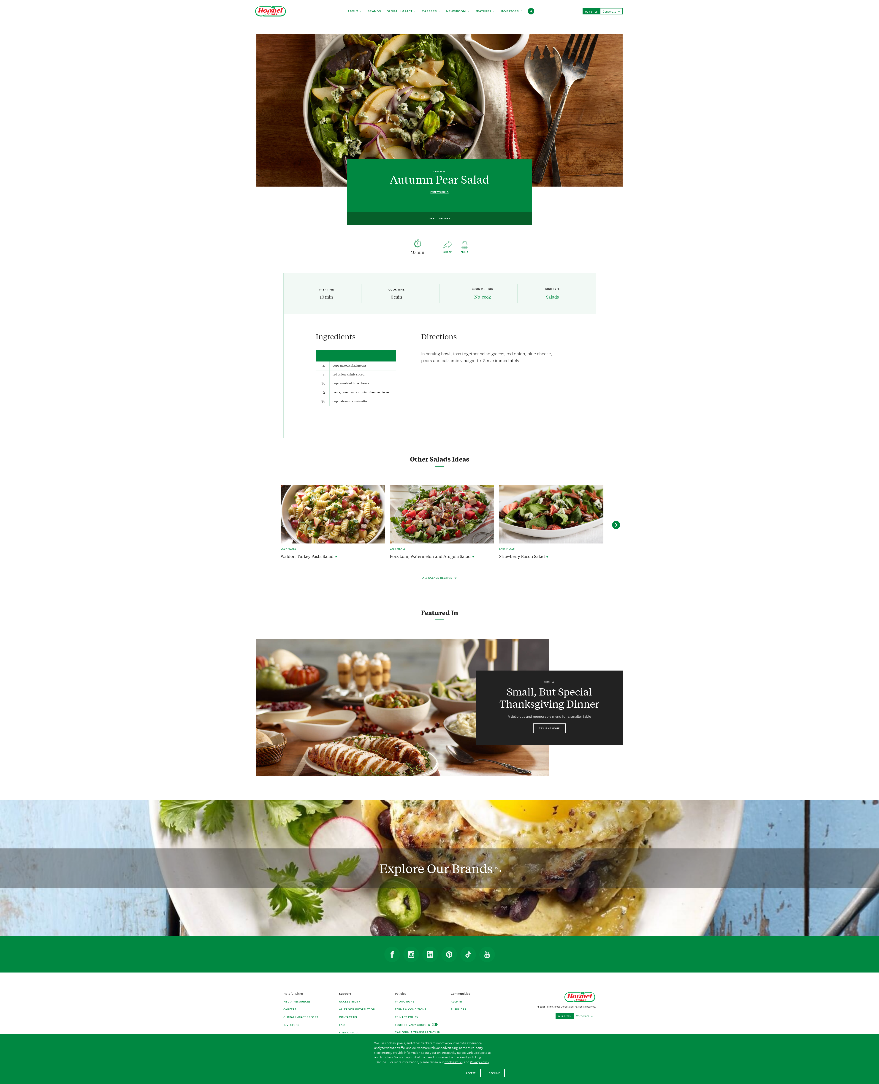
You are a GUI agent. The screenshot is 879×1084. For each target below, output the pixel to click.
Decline (494, 1073)
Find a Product (351, 1032)
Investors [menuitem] (510, 11)
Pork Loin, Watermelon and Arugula (431, 556)
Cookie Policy (454, 1061)
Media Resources (297, 1001)
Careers (290, 1009)
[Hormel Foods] (271, 11)
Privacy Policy (406, 1017)
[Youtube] (487, 954)
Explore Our (437, 868)
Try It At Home (549, 728)
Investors (291, 1024)
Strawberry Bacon (522, 556)
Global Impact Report (300, 1017)
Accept (471, 1073)
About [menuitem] (353, 11)
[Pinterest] (449, 954)
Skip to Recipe (439, 218)
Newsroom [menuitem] (456, 11)
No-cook (482, 297)
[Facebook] (392, 954)
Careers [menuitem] (430, 11)
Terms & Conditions (410, 1009)
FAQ (342, 1024)
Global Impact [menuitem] (400, 11)
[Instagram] (411, 954)
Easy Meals (288, 548)
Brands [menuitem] (374, 11)
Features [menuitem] (484, 11)
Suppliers (458, 1009)
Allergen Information (357, 1009)
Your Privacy (413, 1024)
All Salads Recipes (437, 577)
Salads (552, 297)
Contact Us (348, 1017)
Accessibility (349, 1001)
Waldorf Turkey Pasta (307, 556)
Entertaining (439, 192)
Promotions (404, 1001)
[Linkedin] (430, 954)
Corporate (610, 11)
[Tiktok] (468, 954)
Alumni (456, 1001)
